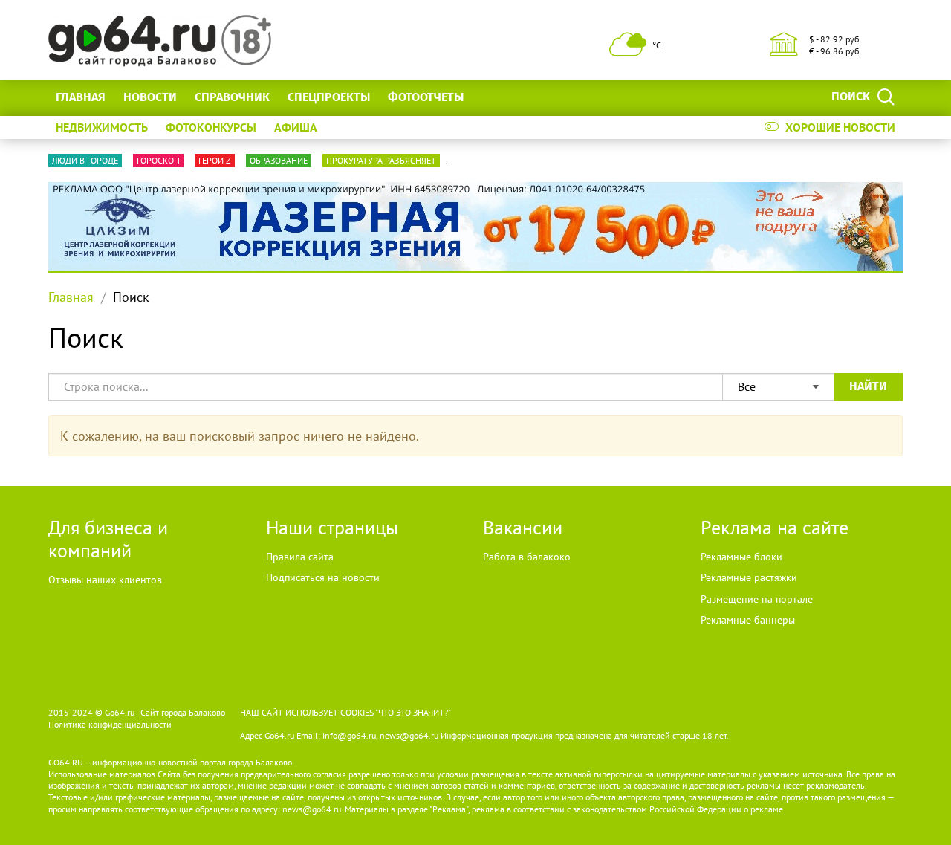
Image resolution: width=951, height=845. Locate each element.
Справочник (232, 97)
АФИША (295, 127)
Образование (279, 160)
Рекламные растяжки (749, 577)
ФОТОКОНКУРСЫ (211, 127)
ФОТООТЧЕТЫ (426, 97)
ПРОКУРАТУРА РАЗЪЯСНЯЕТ (381, 160)
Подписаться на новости (323, 577)
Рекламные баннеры (748, 620)
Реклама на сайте (774, 527)
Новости (150, 97)
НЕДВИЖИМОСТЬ (102, 127)
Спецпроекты (329, 97)
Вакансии (522, 527)
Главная (81, 97)
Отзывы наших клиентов (105, 579)
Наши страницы (332, 527)
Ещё (492, 97)
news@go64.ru (311, 809)
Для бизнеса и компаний (108, 539)
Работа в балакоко (527, 556)
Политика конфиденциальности (110, 724)
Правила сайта (300, 556)
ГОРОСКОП (158, 160)
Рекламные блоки (741, 556)
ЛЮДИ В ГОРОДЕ (85, 160)
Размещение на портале (757, 599)
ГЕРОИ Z (214, 160)
